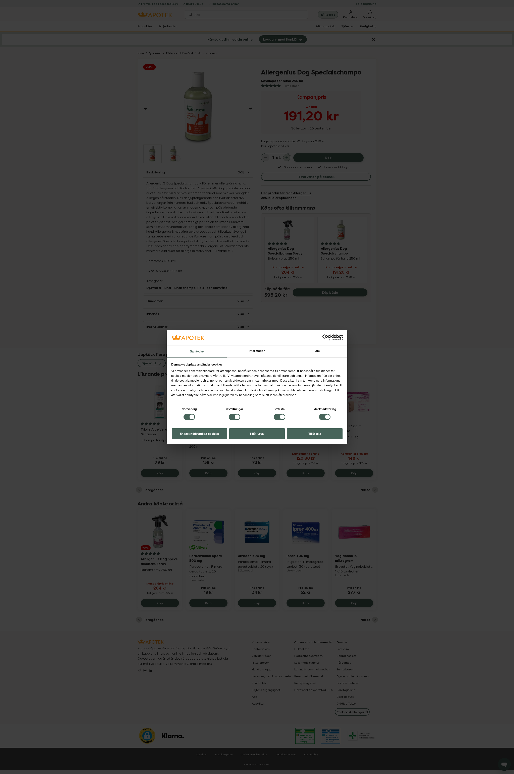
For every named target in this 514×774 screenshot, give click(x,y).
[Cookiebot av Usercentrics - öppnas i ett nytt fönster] (325, 337)
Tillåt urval (257, 433)
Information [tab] (257, 350)
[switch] (234, 417)
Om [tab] (317, 350)
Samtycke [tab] (197, 351)
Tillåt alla (314, 433)
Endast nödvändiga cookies (199, 433)
